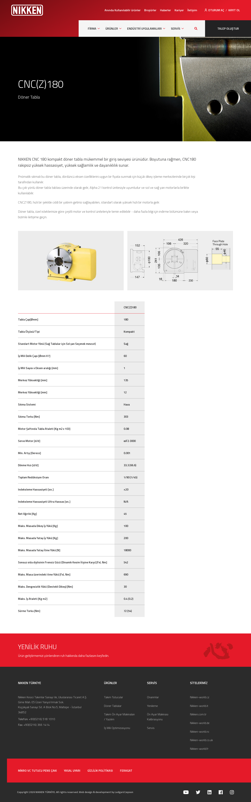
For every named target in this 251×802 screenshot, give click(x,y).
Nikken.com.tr (198, 714)
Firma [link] (92, 28)
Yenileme (152, 706)
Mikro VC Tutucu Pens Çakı (37, 770)
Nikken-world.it (199, 706)
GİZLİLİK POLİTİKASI (100, 770)
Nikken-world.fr (199, 748)
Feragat (126, 770)
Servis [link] (175, 28)
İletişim (192, 10)
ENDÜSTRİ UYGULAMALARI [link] (144, 28)
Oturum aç (216, 10)
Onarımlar (153, 697)
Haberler (165, 10)
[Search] (195, 28)
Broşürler (150, 10)
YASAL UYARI (72, 770)
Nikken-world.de (199, 723)
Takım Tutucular (113, 697)
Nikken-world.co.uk (201, 740)
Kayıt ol (234, 10)
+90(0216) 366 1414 (37, 725)
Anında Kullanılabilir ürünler (123, 10)
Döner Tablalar (112, 706)
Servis (151, 728)
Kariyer (179, 10)
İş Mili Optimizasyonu (117, 728)
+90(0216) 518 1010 (42, 719)
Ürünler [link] (111, 28)
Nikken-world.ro (199, 731)
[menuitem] (123, 10)
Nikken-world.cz (199, 697)
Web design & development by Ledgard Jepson (106, 792)
